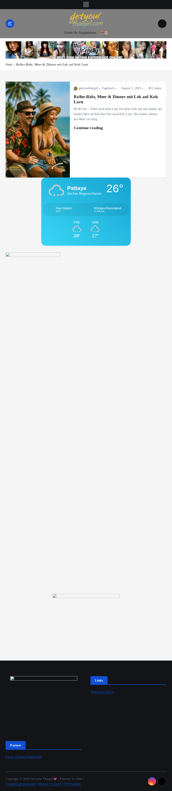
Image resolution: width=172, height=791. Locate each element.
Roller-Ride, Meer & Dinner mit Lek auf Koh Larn (52, 64)
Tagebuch (108, 88)
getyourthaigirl (88, 88)
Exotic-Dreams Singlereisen (24, 756)
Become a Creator (49, 784)
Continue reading (89, 128)
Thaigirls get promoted (20, 784)
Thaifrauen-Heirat (102, 692)
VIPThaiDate (72, 784)
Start (9, 64)
